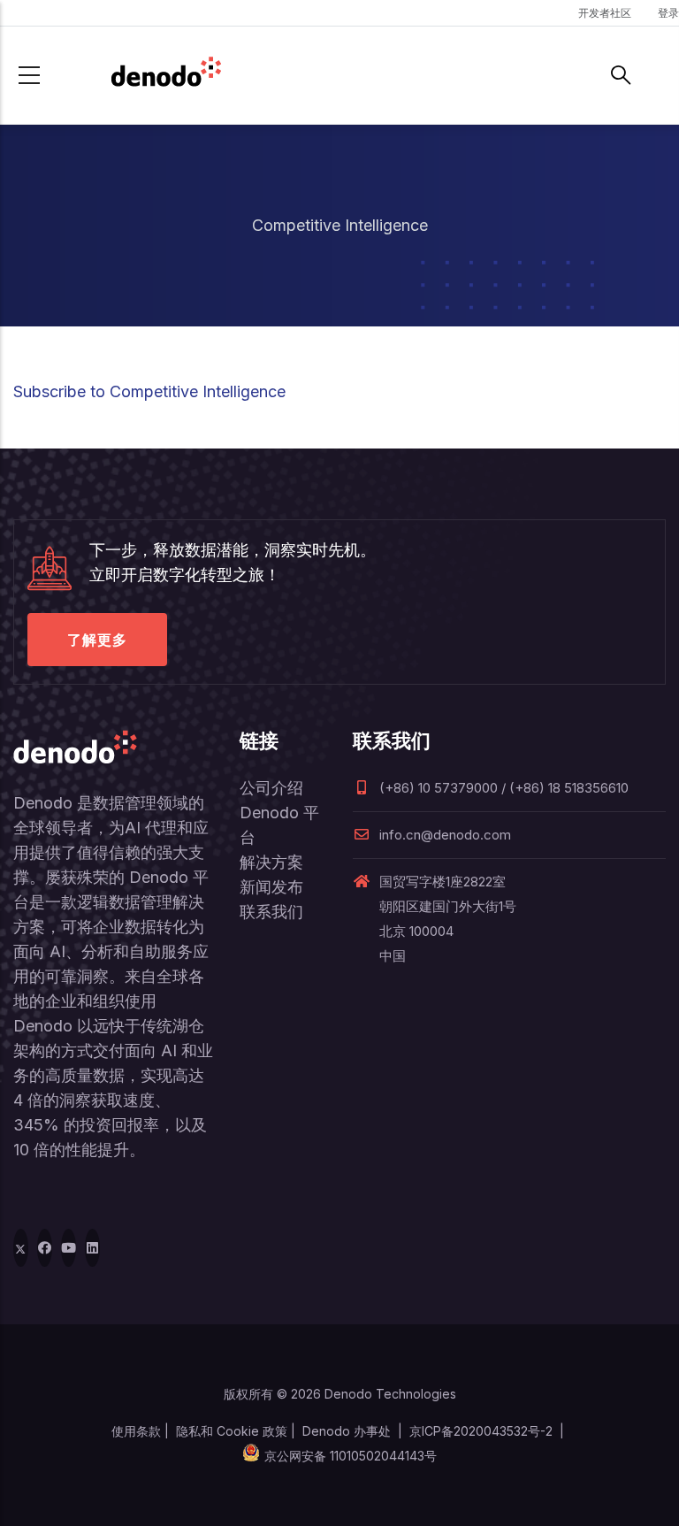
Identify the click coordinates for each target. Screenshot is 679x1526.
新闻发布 (271, 887)
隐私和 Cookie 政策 (231, 1430)
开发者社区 (604, 12)
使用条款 (136, 1430)
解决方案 (271, 862)
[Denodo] (166, 75)
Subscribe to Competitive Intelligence (149, 391)
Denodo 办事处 (346, 1430)
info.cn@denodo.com (445, 834)
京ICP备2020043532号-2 (481, 1430)
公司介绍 (271, 787)
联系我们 (271, 911)
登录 (668, 12)
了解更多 (97, 639)
